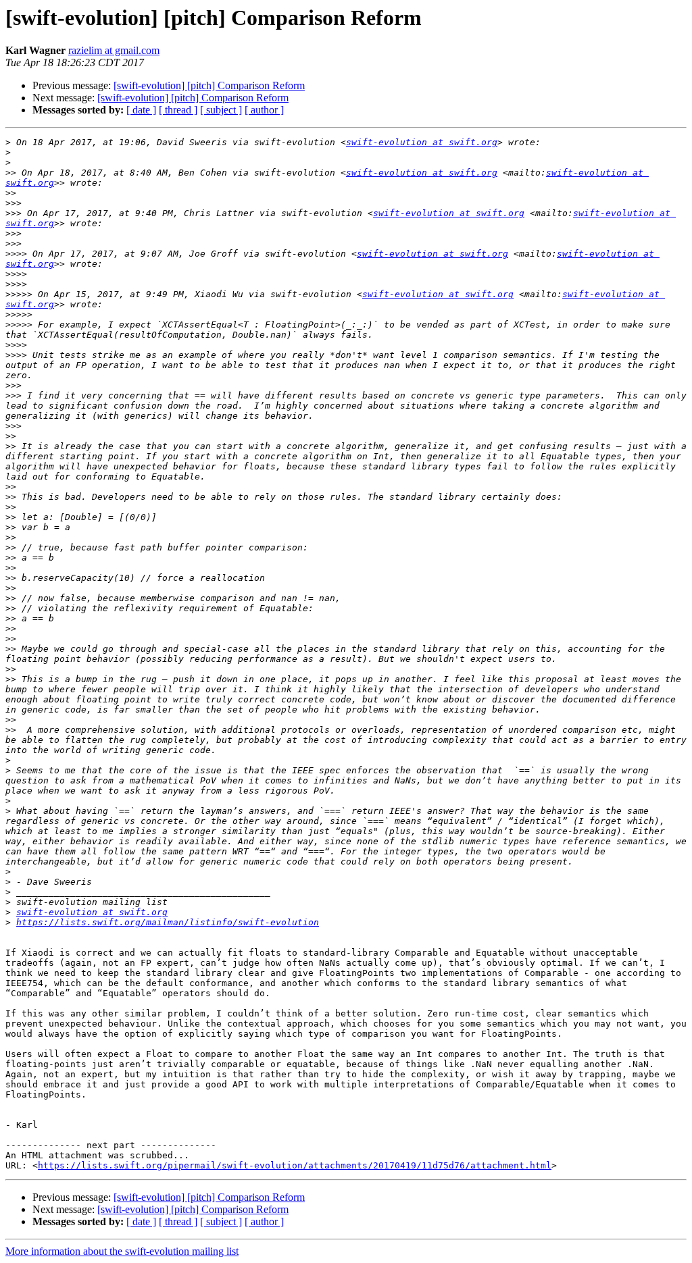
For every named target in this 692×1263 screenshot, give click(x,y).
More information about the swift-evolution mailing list (122, 1251)
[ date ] (141, 109)
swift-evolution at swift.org (421, 142)
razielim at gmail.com (113, 50)
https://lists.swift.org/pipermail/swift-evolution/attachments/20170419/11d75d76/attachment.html (294, 1165)
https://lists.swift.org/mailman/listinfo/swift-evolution (167, 922)
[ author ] (264, 109)
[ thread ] (178, 109)
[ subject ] (221, 109)
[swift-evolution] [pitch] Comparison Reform (209, 85)
